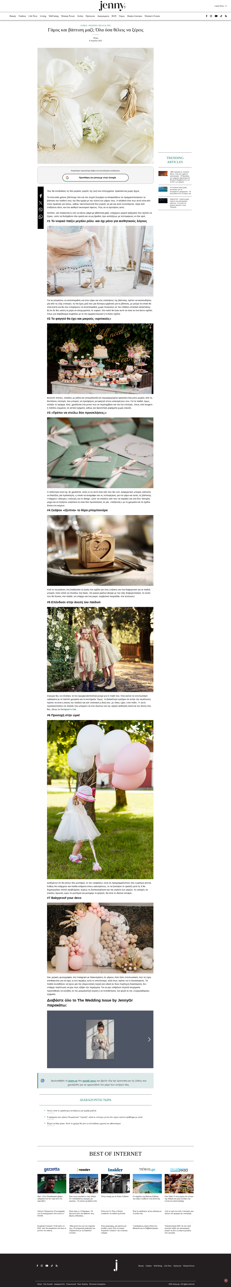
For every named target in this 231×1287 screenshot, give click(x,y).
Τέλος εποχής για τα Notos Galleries (115, 1196)
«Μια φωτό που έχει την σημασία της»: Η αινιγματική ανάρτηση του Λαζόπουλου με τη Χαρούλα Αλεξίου (82, 1229)
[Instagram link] (211, 16)
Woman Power (68, 16)
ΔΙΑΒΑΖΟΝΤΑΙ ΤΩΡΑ (95, 1100)
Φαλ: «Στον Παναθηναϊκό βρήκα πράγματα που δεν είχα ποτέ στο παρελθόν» (49, 1198)
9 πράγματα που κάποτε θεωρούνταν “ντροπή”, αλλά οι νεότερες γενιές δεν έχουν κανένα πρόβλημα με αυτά (94, 1117)
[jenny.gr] (112, 6)
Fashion (22, 16)
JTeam (95, 38)
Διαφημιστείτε (59, 1284)
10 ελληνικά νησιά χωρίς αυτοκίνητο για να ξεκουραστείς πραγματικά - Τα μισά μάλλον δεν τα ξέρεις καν (180, 190)
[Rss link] (226, 16)
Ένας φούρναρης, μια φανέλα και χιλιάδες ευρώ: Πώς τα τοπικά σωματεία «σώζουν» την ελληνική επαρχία (114, 1229)
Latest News (219, 6)
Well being (54, 16)
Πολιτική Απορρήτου (97, 1284)
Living (43, 16)
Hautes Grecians (134, 16)
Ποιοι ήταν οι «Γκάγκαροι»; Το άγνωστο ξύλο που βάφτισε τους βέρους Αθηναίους (81, 1213)
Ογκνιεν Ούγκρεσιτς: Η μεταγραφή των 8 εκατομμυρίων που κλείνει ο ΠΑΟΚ (50, 1213)
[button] (226, 6)
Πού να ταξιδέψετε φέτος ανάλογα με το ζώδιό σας (147, 1212)
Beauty (13, 16)
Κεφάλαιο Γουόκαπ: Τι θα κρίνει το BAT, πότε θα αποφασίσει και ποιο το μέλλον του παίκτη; (51, 1228)
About (39, 1284)
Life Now (33, 16)
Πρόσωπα (90, 16)
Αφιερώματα (103, 16)
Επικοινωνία (71, 1284)
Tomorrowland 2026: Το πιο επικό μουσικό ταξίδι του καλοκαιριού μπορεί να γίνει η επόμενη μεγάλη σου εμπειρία (178, 1229)
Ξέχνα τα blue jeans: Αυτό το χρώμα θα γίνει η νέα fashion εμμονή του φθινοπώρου (84, 1123)
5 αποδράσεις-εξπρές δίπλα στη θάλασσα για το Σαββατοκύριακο (145, 1227)
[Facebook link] (206, 16)
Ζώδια (80, 16)
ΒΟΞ (114, 16)
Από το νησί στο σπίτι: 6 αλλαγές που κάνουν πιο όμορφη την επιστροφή (179, 1212)
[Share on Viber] (41, 210)
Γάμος (122, 16)
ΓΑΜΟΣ (83, 25)
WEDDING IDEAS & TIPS (100, 25)
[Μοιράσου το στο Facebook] (41, 196)
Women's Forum (152, 16)
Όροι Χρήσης (82, 1284)
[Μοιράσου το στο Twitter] (41, 203)
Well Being (158, 1266)
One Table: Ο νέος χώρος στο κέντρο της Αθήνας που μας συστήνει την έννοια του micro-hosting (179, 1198)
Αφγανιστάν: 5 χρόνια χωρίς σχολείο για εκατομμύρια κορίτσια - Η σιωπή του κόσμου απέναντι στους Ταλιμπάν (179, 203)
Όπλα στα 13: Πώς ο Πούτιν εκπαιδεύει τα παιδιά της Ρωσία (113, 1212)
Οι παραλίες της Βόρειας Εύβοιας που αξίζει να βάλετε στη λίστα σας (146, 1197)
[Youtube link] (216, 16)
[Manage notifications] (226, 1280)
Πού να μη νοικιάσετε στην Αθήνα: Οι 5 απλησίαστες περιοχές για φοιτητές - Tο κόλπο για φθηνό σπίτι (83, 1198)
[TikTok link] (221, 16)
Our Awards (48, 1284)
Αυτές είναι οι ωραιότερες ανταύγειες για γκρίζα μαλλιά (71, 1110)
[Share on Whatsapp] (41, 217)
